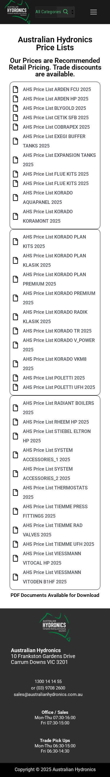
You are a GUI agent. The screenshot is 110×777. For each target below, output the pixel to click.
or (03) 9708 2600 (48, 688)
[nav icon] (93, 12)
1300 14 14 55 (48, 681)
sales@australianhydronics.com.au (48, 694)
